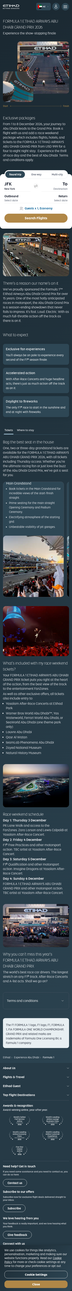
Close (36, 1284)
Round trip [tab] (15, 174)
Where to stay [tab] (25, 430)
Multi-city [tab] (57, 174)
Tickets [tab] (8, 430)
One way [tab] (36, 174)
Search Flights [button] (36, 218)
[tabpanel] (36, 518)
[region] (36, 1268)
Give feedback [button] (17, 1235)
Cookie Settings (36, 1275)
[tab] (17, 186)
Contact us (15, 1183)
